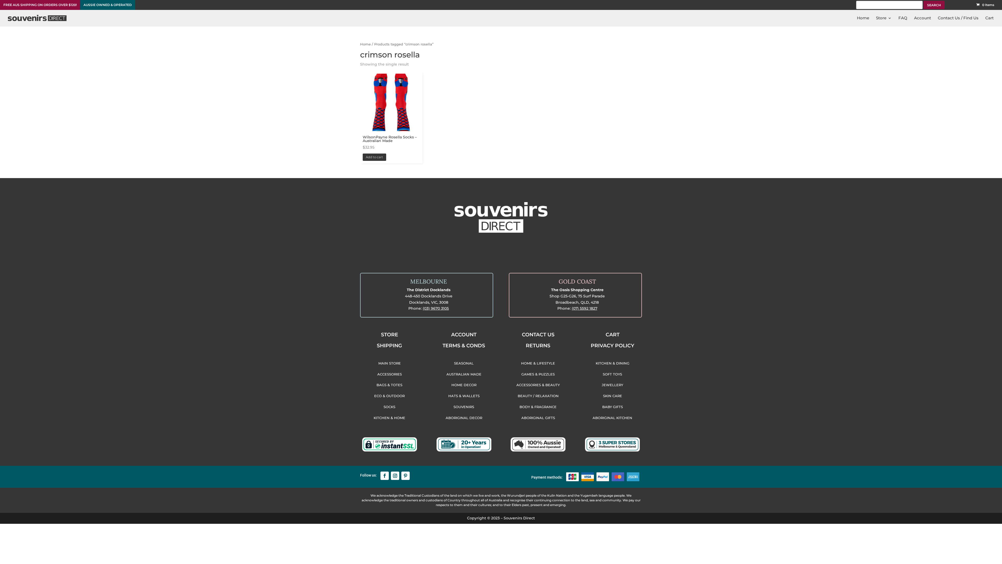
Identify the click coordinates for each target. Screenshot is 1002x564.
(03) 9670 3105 (436, 308)
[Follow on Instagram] (395, 476)
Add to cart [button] (374, 157)
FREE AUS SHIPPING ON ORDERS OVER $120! (40, 5)
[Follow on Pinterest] (405, 476)
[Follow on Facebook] (384, 476)
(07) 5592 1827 (584, 308)
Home (365, 44)
